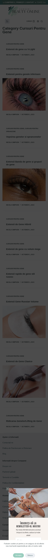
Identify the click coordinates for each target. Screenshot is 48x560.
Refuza (30, 555)
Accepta (18, 555)
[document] (24, 280)
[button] (7, 489)
